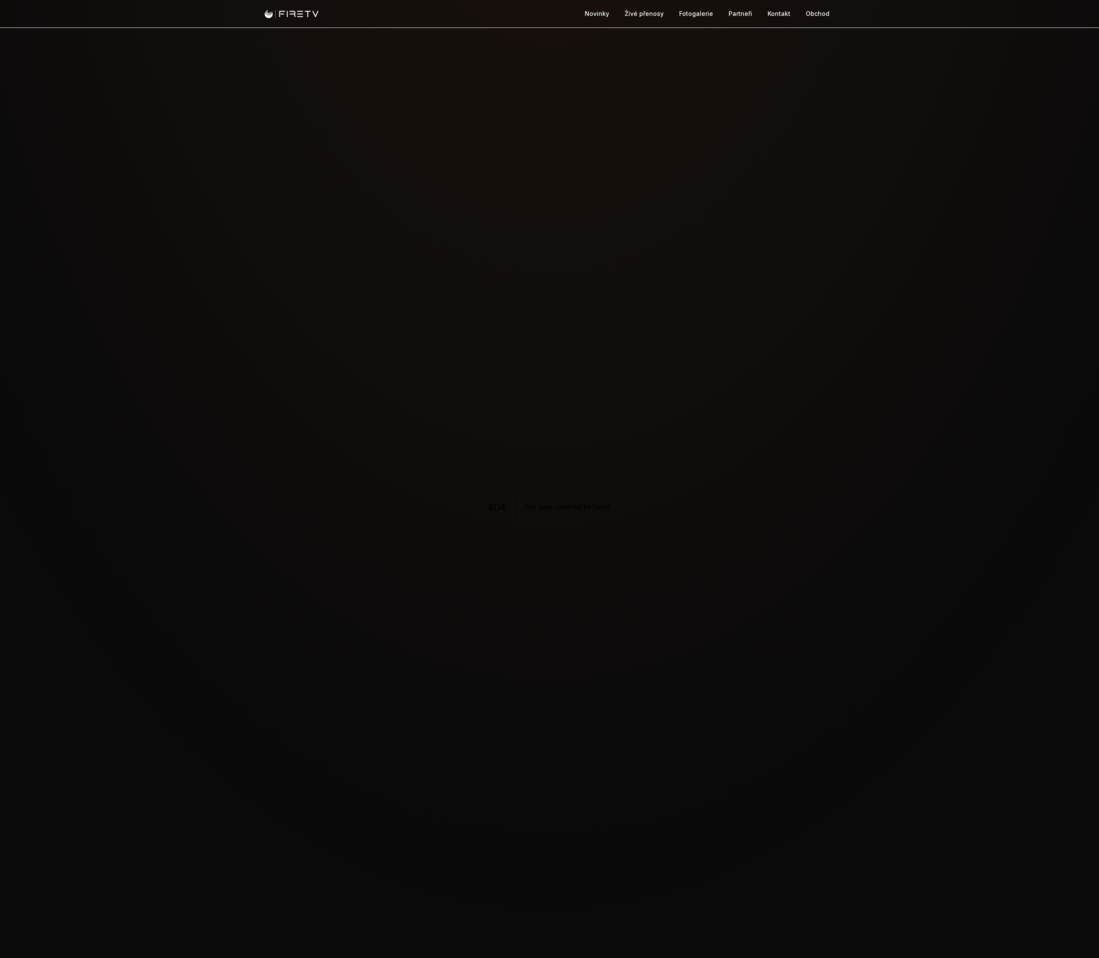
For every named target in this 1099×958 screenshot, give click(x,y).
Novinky (597, 13)
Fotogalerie (696, 13)
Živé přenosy (644, 13)
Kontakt (779, 13)
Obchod (817, 13)
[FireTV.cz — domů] (291, 14)
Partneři (740, 13)
